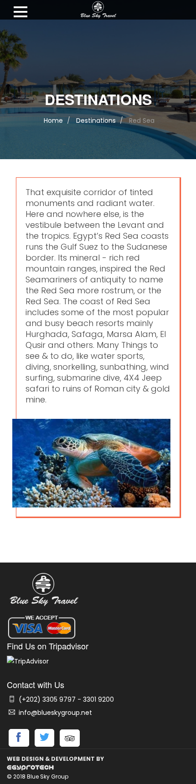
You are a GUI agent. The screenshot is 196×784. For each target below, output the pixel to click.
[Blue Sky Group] (98, 11)
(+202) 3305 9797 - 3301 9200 (65, 699)
